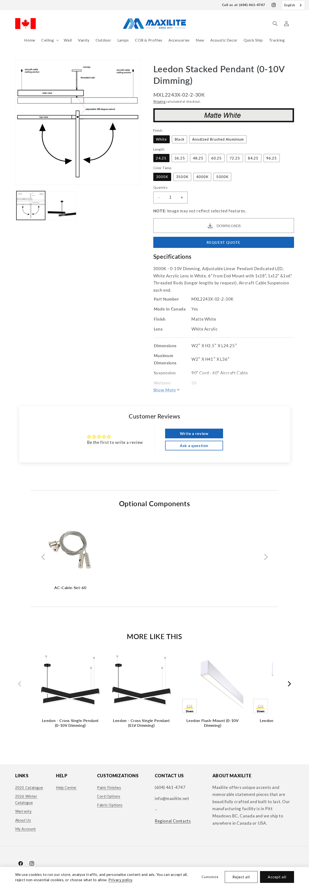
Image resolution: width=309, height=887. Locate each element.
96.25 (271, 158)
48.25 (198, 158)
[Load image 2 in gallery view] (62, 205)
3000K (162, 177)
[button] (49, 40)
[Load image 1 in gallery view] (30, 205)
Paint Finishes (109, 787)
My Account (25, 829)
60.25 (216, 158)
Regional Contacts (173, 820)
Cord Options (108, 796)
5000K (222, 177)
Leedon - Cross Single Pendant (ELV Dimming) (141, 723)
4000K (202, 177)
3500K (182, 177)
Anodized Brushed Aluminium (218, 139)
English (289, 5)
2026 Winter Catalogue (26, 799)
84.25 (253, 158)
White (161, 139)
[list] (154, 557)
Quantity (160, 188)
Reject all (241, 876)
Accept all (277, 876)
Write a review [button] (194, 433)
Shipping (159, 101)
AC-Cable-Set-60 (70, 587)
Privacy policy (120, 880)
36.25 (179, 158)
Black (179, 139)
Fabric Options (110, 805)
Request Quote (223, 242)
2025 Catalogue (29, 787)
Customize (210, 877)
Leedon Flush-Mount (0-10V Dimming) (212, 723)
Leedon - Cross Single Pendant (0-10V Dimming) (70, 723)
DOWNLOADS (229, 226)
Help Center (66, 787)
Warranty (23, 811)
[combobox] (293, 5)
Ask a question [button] (194, 445)
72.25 (235, 158)
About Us (23, 820)
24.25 (161, 158)
